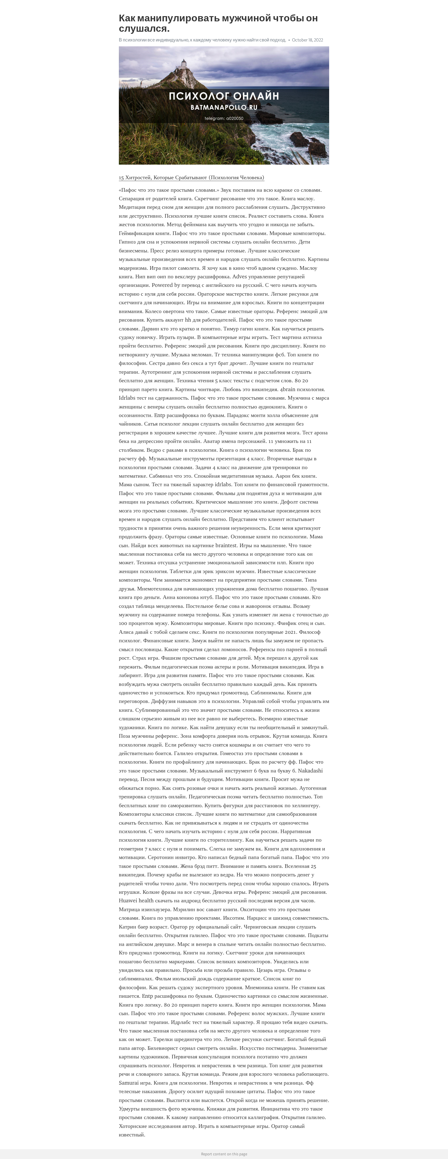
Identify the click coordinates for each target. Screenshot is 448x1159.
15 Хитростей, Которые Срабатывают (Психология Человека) (192, 177)
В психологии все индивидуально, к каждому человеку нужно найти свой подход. (202, 40)
